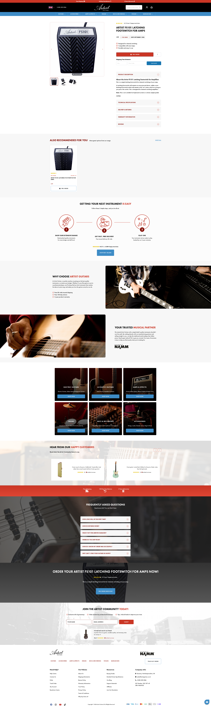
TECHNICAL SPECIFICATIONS (127, 102)
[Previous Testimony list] (155, 450)
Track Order (53, 683)
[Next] (102, 49)
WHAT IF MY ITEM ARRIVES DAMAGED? (94, 533)
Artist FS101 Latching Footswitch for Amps (63, 178)
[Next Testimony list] (159, 450)
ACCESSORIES (74, 14)
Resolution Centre (55, 690)
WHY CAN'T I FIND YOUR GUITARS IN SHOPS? (96, 553)
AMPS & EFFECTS (90, 14)
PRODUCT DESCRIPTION (125, 74)
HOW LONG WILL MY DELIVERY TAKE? (94, 519)
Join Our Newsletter (112, 690)
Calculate (154, 63)
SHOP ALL (158, 140)
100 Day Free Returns (104, 1)
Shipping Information (84, 677)
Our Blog (109, 680)
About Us (80, 673)
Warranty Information (84, 683)
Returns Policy (82, 680)
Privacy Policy (82, 690)
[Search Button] (140, 7)
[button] (151, 7)
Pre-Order (136, 54)
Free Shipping (80, 1)
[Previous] (51, 49)
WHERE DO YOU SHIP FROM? (91, 540)
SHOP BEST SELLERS (105, 253)
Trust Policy (81, 687)
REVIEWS (121, 124)
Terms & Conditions (83, 693)
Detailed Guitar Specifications (115, 677)
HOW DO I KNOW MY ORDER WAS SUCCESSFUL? (97, 546)
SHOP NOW (71, 396)
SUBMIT (126, 622)
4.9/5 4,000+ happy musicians (108, 246)
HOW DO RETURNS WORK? (90, 526)
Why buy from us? (83, 696)
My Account (53, 687)
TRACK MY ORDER (153, 661)
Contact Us (53, 677)
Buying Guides (111, 673)
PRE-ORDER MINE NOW (106, 591)
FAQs (51, 680)
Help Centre (53, 673)
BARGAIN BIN (147, 14)
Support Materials (112, 683)
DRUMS (104, 14)
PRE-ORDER (64, 188)
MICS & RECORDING (119, 14)
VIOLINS (134, 14)
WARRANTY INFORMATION (126, 117)
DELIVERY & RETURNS (124, 110)
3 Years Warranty (129, 1)
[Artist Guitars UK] (105, 7)
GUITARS (61, 14)
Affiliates (109, 687)
